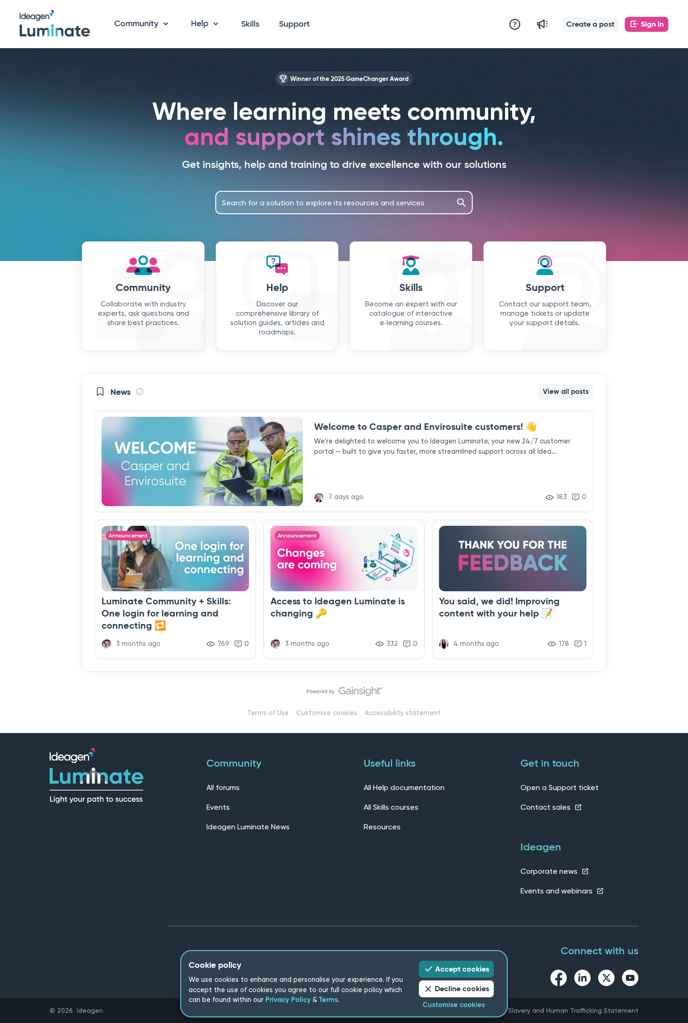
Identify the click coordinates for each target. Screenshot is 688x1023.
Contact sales (546, 807)
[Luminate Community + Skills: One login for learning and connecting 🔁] (175, 589)
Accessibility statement (403, 713)
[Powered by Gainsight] (344, 694)
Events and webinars (557, 890)
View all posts (566, 391)
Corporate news (549, 871)
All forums (223, 787)
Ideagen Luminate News (248, 826)
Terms (328, 999)
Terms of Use (268, 713)
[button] (590, 24)
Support (294, 24)
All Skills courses (391, 807)
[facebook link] (558, 979)
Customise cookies (326, 713)
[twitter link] (606, 979)
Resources (382, 826)
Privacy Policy (288, 999)
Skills (250, 24)
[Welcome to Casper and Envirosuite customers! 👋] (344, 461)
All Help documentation (404, 787)
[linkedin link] (582, 979)
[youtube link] (630, 979)
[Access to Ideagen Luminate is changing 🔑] (344, 589)
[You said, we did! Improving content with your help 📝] (512, 589)
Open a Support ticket (559, 787)
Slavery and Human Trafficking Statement (573, 1010)
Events (218, 807)
